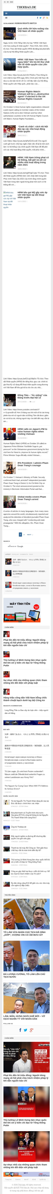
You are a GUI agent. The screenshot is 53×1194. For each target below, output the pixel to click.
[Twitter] (40, 18)
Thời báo (21, 1185)
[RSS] (46, 18)
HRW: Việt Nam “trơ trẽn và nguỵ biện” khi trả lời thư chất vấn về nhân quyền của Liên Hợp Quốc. (33, 63)
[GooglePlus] (43, 18)
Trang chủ (8, 1179)
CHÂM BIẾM (9, 627)
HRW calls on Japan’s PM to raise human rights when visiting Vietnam (32, 431)
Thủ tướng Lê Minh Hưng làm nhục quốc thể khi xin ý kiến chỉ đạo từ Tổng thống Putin (25, 663)
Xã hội (34, 1179)
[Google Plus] (33, 1031)
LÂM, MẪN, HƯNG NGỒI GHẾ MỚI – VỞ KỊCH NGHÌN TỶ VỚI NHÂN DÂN (24, 1017)
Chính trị (17, 1179)
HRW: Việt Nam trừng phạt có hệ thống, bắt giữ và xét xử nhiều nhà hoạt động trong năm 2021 (33, 161)
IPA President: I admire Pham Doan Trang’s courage (33, 464)
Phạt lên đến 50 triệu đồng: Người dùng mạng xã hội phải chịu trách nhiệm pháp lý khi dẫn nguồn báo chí (25, 643)
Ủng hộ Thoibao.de (18, 827)
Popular (15, 554)
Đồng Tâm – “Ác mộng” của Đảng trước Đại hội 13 (32, 396)
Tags (31, 554)
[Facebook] (37, 18)
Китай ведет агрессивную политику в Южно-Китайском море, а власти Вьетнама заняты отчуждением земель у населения (23, 760)
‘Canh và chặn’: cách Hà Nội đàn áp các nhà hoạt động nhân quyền (33, 129)
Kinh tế (26, 1179)
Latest (8, 554)
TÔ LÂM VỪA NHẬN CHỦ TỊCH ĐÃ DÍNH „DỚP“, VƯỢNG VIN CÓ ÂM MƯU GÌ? (24, 933)
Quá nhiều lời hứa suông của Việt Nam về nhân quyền (33, 29)
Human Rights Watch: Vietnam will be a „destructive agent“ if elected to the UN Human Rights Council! (33, 95)
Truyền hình (10, 895)
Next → (30, 534)
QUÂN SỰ (43, 1179)
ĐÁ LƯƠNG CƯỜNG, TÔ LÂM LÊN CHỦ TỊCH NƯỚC (24, 975)
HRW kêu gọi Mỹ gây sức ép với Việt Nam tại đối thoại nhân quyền (32, 195)
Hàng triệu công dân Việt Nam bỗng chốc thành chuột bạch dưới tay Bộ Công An (25, 699)
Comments (24, 554)
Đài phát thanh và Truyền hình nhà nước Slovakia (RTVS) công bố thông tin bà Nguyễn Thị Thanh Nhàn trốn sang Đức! (29, 815)
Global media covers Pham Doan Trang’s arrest (32, 498)
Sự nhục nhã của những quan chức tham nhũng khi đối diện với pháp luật (25, 681)
